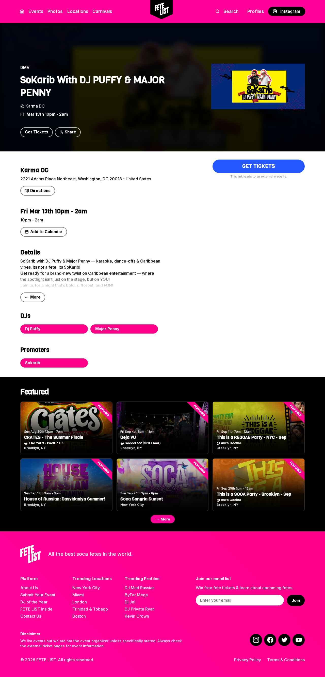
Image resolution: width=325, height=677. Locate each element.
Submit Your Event (37, 594)
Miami (78, 594)
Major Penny (107, 328)
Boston (79, 616)
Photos (55, 11)
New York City (86, 587)
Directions (40, 190)
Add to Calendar (46, 231)
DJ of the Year (33, 601)
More (35, 297)
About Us (29, 587)
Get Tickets (36, 132)
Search (230, 11)
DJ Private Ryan (140, 609)
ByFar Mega (136, 594)
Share (70, 132)
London (79, 601)
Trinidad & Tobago (90, 609)
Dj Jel (130, 601)
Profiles (255, 11)
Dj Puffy (32, 328)
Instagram (290, 11)
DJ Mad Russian (140, 587)
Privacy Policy (247, 659)
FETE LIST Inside (36, 609)
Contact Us (30, 616)
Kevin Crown (137, 616)
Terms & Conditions (286, 659)
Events (35, 11)
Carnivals (102, 11)
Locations (77, 11)
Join (295, 600)
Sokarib (32, 362)
